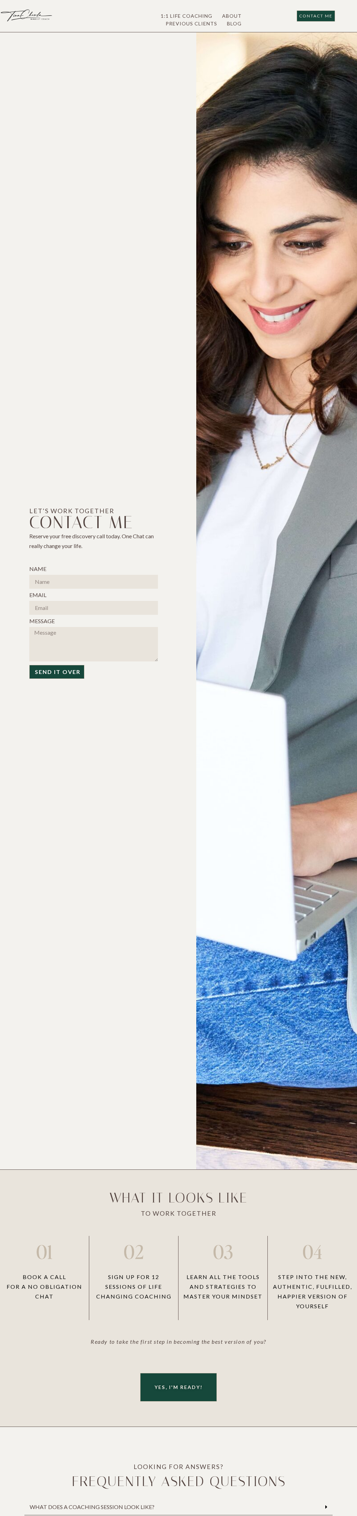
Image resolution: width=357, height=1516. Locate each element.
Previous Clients (191, 23)
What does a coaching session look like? (92, 1506)
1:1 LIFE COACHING (186, 16)
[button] (178, 1507)
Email (37, 595)
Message (42, 621)
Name (37, 569)
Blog (234, 23)
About (232, 16)
